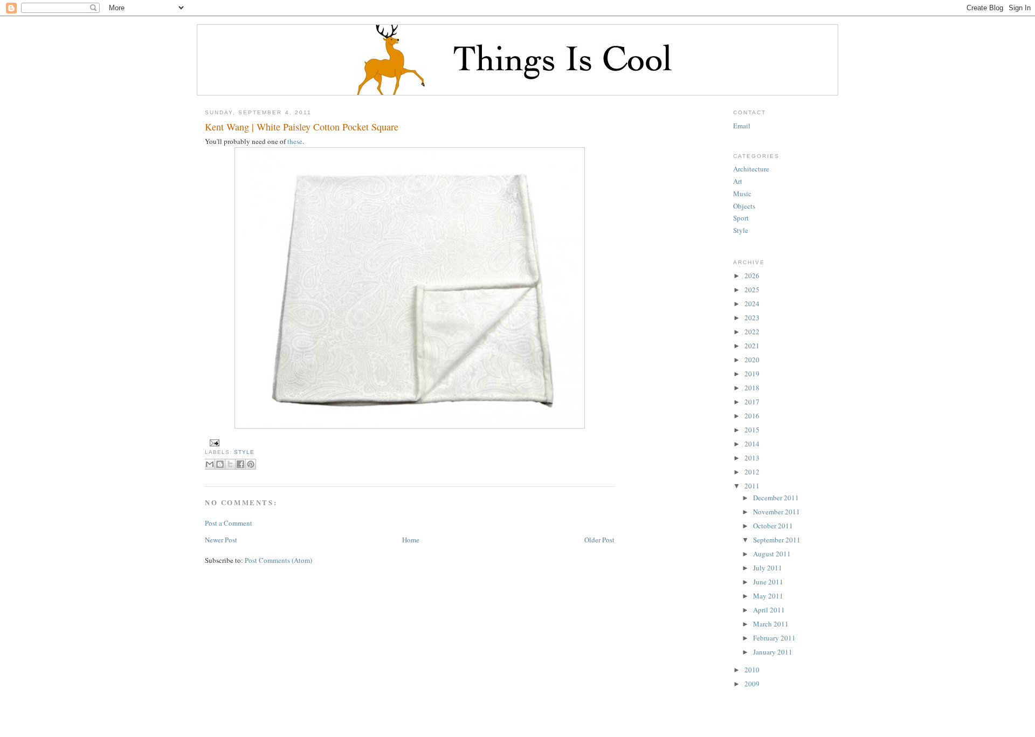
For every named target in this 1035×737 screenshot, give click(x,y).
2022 (752, 331)
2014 (752, 444)
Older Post (599, 540)
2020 (752, 359)
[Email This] (209, 464)
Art (737, 181)
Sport (741, 218)
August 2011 (772, 554)
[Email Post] (213, 442)
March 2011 (771, 624)
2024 (752, 303)
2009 (752, 683)
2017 (752, 402)
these (294, 141)
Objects (744, 206)
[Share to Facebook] (240, 464)
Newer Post (221, 540)
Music (742, 193)
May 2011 (768, 596)
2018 (752, 387)
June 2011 (768, 582)
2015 (752, 430)
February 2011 (774, 638)
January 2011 (772, 652)
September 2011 (777, 540)
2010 (752, 669)
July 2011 (767, 568)
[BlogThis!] (220, 464)
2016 (752, 416)
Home (410, 540)
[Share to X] (230, 464)
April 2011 (769, 610)
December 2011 (776, 497)
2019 (752, 373)
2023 (752, 317)
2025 (752, 289)
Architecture (751, 169)
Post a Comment (228, 523)
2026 (752, 275)
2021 (752, 345)
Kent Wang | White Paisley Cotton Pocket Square (301, 126)
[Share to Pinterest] (250, 464)
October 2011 (773, 526)
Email (741, 125)
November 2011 (776, 511)
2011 (752, 486)
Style (244, 452)
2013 (752, 458)
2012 (752, 472)
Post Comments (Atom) (278, 560)
